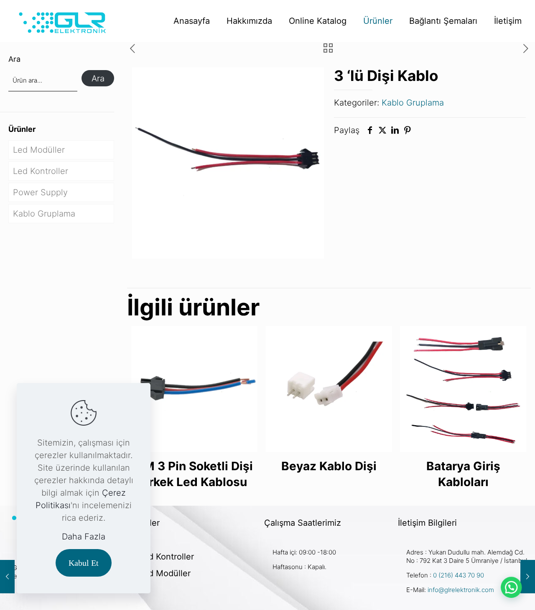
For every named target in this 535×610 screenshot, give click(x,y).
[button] (510, 585)
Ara (14, 59)
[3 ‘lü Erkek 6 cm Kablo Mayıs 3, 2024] (527, 576)
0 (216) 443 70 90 (457, 575)
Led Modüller (39, 150)
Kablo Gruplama (413, 103)
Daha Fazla (83, 537)
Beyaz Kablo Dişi (329, 466)
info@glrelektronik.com (461, 590)
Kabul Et (84, 562)
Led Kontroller (40, 171)
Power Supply (40, 192)
